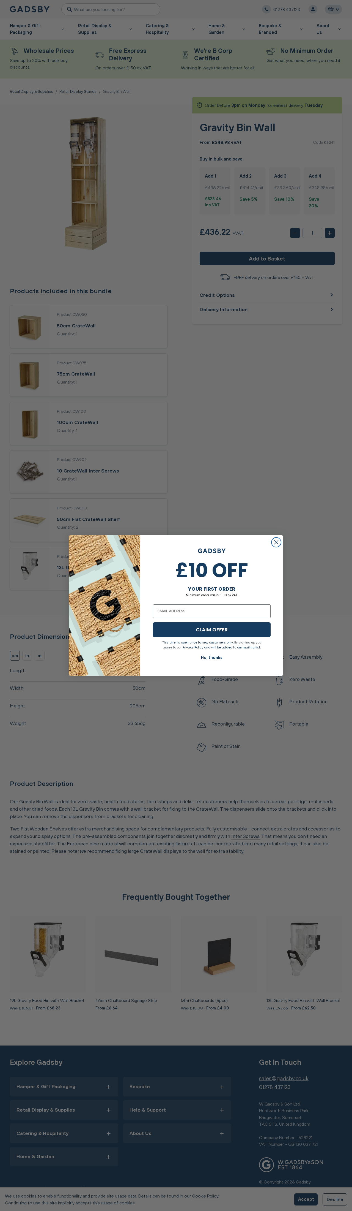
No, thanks (211, 657)
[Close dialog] (276, 542)
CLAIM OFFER (212, 629)
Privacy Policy (193, 647)
